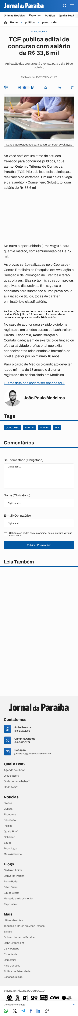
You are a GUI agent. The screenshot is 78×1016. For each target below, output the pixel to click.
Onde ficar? (11, 787)
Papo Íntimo (11, 904)
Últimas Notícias (14, 15)
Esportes (35, 15)
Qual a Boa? (66, 15)
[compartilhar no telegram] (23, 1011)
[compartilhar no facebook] (31, 1011)
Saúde (8, 843)
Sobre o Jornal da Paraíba (19, 937)
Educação (10, 820)
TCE (57, 427)
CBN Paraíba (11, 948)
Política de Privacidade (17, 971)
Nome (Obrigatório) (17, 495)
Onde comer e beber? (17, 781)
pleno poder (49, 22)
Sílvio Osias (10, 887)
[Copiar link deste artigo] (47, 1011)
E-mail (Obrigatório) (17, 515)
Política (50, 15)
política (30, 22)
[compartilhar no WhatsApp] (6, 1011)
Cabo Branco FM (14, 943)
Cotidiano (9, 837)
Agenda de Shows (14, 770)
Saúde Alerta (11, 893)
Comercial (10, 960)
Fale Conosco (12, 965)
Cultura (8, 809)
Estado (29, 427)
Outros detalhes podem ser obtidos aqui (34, 383)
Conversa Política (14, 876)
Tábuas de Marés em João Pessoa (24, 926)
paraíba (44, 427)
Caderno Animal (13, 870)
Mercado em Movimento (18, 898)
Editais (8, 931)
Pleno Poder (11, 881)
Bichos (8, 803)
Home (14, 22)
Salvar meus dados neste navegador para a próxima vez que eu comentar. (40, 534)
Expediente (10, 954)
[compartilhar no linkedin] (38, 1011)
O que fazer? (11, 776)
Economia (10, 814)
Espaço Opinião (13, 977)
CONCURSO (12, 427)
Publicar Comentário (39, 545)
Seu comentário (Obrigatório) (23, 460)
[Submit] (64, 6)
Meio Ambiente (13, 854)
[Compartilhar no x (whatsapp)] (15, 1011)
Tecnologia (10, 848)
